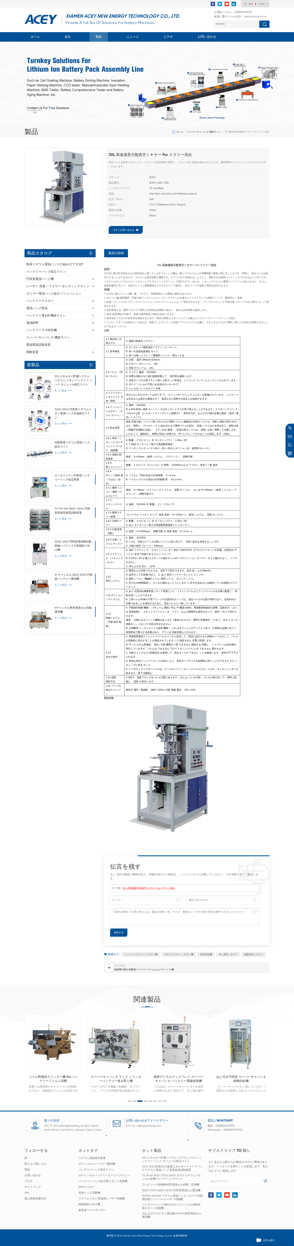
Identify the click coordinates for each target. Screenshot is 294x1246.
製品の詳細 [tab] (116, 253)
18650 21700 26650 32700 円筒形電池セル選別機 (171, 1190)
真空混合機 (206, 954)
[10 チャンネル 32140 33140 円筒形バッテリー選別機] (40, 586)
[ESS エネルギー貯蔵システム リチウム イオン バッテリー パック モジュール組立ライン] (40, 387)
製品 (99, 36)
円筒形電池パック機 (40, 279)
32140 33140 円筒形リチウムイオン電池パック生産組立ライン (73, 413)
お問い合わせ (207, 36)
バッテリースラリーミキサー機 (141, 954)
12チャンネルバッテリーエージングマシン (104, 1175)
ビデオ (168, 36)
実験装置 (32, 352)
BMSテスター (86, 1187)
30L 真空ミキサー (228, 954)
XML (27, 1193)
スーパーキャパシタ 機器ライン (204, 132)
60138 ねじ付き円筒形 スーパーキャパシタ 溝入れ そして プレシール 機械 (241, 1079)
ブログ (28, 1181)
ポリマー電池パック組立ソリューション (53, 293)
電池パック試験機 (89, 1193)
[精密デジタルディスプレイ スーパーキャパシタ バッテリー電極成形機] (116, 1043)
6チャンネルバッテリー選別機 (96, 1164)
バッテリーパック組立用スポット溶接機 (102, 1181)
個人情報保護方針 (35, 1198)
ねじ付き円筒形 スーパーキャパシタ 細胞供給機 (178, 1079)
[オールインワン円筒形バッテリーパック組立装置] (40, 487)
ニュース (133, 36)
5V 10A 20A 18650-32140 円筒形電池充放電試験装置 (72, 510)
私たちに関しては (35, 1164)
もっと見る (61, 390)
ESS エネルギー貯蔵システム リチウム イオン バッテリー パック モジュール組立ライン (73, 380)
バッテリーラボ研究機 (41, 330)
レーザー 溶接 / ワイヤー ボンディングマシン (57, 286)
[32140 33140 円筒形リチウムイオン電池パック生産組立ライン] (40, 420)
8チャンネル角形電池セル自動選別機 (73, 610)
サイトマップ (32, 1187)
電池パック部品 (37, 308)
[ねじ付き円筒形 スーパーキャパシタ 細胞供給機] (178, 1043)
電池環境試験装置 (38, 344)
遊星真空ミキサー (253, 954)
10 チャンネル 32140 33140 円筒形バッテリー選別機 (74, 577)
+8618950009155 (233, 12)
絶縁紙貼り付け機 (89, 1204)
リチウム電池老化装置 (92, 1158)
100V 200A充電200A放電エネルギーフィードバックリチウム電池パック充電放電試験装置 (172, 1168)
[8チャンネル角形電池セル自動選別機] (40, 619)
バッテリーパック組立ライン (46, 271)
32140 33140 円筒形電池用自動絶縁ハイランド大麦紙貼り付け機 (73, 545)
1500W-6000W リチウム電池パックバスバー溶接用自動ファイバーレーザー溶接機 (172, 1198)
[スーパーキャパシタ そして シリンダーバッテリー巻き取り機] (53, 1043)
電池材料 (32, 322)
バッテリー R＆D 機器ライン (46, 315)
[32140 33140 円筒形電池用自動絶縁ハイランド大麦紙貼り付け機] (40, 553)
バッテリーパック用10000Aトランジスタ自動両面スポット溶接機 (171, 1206)
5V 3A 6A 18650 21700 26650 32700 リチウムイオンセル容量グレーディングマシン (171, 1177)
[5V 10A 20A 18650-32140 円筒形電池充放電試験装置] (40, 520)
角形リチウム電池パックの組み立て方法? (54, 264)
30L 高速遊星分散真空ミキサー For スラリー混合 (149, 888)
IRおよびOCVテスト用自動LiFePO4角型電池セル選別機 (171, 1215)
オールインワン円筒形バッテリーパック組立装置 (72, 477)
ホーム (35, 36)
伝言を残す (269, 1240)
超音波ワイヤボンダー (92, 1210)
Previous (17, 1050)
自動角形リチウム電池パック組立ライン (72, 444)
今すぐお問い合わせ (123, 230)
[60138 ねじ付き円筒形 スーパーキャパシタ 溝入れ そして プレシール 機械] (241, 1043)
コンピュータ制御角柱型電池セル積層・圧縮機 (170, 1184)
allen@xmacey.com (240, 16)
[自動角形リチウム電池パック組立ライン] (40, 454)
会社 (68, 36)
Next (277, 1050)
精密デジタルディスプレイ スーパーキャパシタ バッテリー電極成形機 (116, 1079)
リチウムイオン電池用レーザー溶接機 (101, 1198)
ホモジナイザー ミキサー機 (178, 954)
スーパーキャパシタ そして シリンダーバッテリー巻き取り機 (53, 1079)
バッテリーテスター (40, 301)
